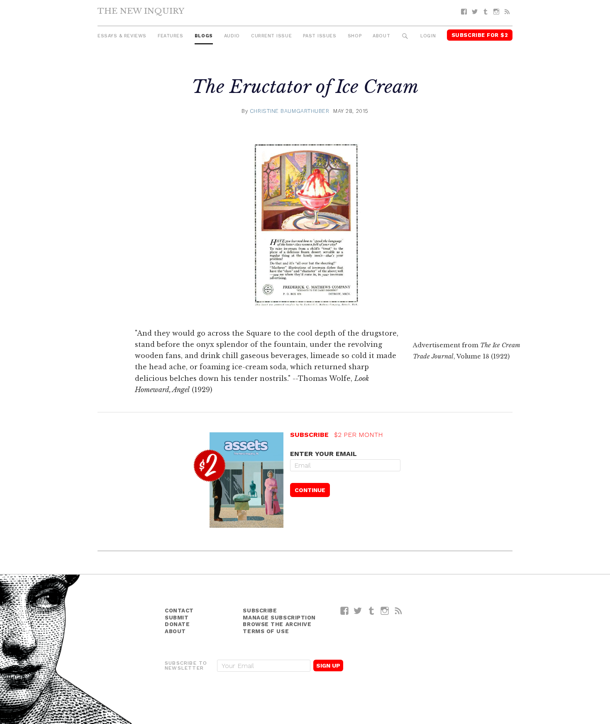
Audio (232, 36)
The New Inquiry (141, 11)
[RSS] (507, 12)
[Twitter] (474, 12)
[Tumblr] (485, 12)
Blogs (204, 36)
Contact (179, 610)
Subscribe (260, 610)
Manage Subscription (279, 617)
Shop (354, 36)
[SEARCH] (405, 36)
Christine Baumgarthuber (289, 111)
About (381, 36)
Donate (177, 624)
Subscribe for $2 (479, 35)
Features (170, 36)
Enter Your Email (323, 454)
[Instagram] (496, 12)
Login (428, 36)
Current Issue (271, 36)
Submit (176, 617)
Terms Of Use (266, 631)
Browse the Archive (277, 624)
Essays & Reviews (122, 36)
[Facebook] (464, 12)
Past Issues (319, 36)
